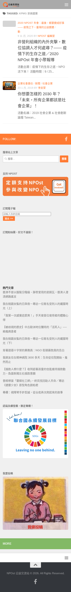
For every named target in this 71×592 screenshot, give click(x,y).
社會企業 (47, 83)
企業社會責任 (25, 83)
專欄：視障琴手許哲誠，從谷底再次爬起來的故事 (33, 392)
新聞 (37, 83)
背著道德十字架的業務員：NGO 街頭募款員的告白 (33, 350)
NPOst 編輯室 (46, 35)
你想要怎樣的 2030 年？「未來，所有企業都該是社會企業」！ (42, 100)
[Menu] (66, 4)
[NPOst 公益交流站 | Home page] (14, 4)
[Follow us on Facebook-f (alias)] (66, 139)
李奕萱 (42, 87)
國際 (58, 27)
